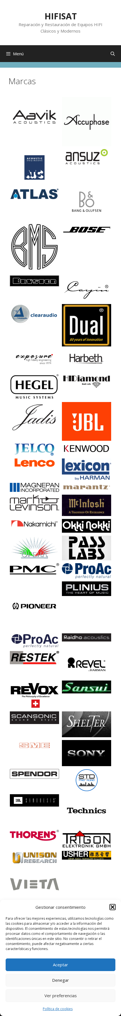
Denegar (60, 980)
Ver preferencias (60, 995)
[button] (112, 907)
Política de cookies (58, 1008)
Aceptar (60, 964)
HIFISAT (60, 16)
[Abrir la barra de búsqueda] (112, 53)
